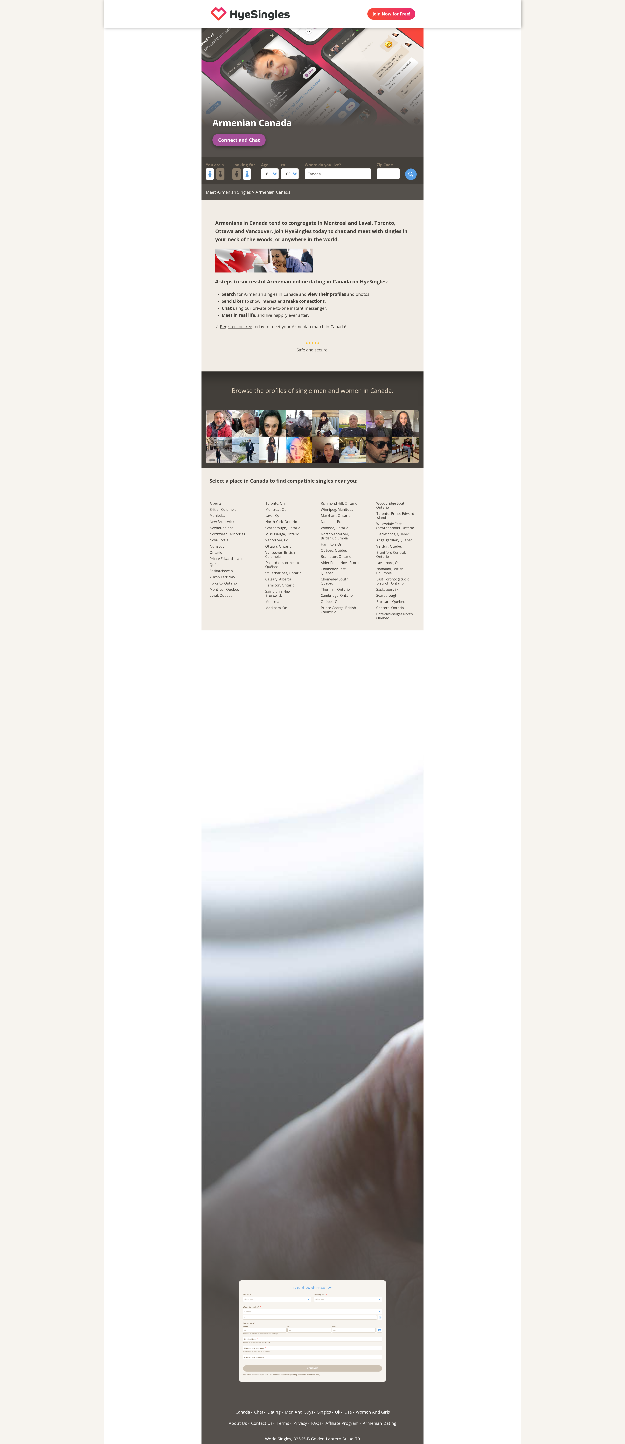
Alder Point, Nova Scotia (340, 563)
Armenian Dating (379, 1423)
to (283, 164)
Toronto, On (275, 503)
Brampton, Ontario (336, 557)
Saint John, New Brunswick (278, 593)
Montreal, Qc (275, 510)
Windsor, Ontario (334, 528)
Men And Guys (299, 1412)
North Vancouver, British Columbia (335, 536)
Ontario (216, 553)
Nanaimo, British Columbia (389, 571)
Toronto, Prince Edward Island (395, 516)
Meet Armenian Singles (228, 192)
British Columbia (223, 510)
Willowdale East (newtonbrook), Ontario (395, 526)
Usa (348, 1412)
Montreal (272, 602)
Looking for (243, 164)
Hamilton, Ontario (279, 585)
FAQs (316, 1423)
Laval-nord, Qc (387, 563)
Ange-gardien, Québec (394, 540)
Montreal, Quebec (224, 589)
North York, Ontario (281, 522)
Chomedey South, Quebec (335, 581)
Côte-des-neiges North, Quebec (395, 616)
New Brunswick (222, 522)
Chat (258, 1412)
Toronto (384, 222)
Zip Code (385, 164)
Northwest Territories (227, 534)
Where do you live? (323, 164)
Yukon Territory (222, 577)
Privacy (300, 1423)
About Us (238, 1423)
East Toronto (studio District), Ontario (392, 581)
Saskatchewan (221, 571)
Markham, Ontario (335, 516)
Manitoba (217, 516)
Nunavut (217, 546)
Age (264, 164)
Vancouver (259, 231)
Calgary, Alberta (278, 579)
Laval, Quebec (221, 595)
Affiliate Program (342, 1423)
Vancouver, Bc (276, 540)
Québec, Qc (330, 602)
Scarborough (386, 595)
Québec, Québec (334, 550)
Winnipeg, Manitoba (337, 510)
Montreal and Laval (348, 222)
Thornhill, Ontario (335, 589)
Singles (324, 1412)
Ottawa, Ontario (278, 546)
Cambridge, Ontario (337, 595)
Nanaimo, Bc (331, 522)
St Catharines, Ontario (283, 573)
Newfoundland (222, 528)
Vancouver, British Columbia (280, 555)
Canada (242, 1412)
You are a (215, 164)
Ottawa (224, 231)
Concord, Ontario (390, 608)
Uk (337, 1412)
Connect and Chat (239, 140)
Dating (274, 1412)
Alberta (216, 503)
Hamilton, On (331, 544)
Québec (216, 565)
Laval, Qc (272, 516)
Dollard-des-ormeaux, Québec (282, 565)
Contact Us (261, 1423)
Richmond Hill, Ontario (339, 503)
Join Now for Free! (391, 14)
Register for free (236, 326)
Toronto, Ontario (223, 583)
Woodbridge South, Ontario (391, 505)
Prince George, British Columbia (338, 610)
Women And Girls (373, 1412)
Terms (283, 1423)
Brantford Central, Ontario (391, 555)
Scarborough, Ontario (282, 528)
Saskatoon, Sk (387, 589)
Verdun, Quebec (389, 546)
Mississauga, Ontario (282, 534)
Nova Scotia (219, 540)
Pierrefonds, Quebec (393, 534)
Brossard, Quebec (390, 602)
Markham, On (276, 608)
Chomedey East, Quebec (334, 571)
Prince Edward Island (226, 559)
